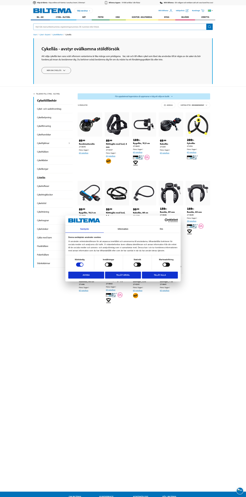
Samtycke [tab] (84, 229)
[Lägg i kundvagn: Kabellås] (170, 159)
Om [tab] (161, 229)
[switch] (108, 265)
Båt (84, 17)
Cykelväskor (42, 228)
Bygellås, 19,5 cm (141, 143)
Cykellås (41, 177)
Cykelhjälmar (43, 143)
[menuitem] (40, 17)
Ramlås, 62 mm (194, 212)
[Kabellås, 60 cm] (144, 193)
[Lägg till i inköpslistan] (82, 159)
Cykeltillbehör (57, 34)
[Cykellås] (198, 124)
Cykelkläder (42, 160)
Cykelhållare (43, 151)
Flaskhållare (42, 246)
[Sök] (209, 27)
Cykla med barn (44, 237)
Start (35, 34)
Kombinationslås (87, 144)
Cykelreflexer (43, 186)
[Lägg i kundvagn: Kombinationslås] (89, 159)
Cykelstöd (41, 203)
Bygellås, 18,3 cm (87, 212)
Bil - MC (40, 17)
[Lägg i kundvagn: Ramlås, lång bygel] (116, 309)
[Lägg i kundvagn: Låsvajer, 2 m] (143, 304)
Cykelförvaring (44, 125)
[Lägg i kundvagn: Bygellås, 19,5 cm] (143, 171)
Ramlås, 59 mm (167, 212)
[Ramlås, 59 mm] (171, 193)
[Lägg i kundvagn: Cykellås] (197, 166)
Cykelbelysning (44, 117)
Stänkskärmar (43, 263)
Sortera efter (192, 105)
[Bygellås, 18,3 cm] (90, 193)
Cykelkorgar (42, 168)
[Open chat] (240, 491)
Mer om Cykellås (54, 70)
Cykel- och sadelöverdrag (49, 108)
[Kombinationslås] (90, 124)
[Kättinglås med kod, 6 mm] (117, 124)
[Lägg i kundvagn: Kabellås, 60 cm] (89, 297)
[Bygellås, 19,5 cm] (144, 124)
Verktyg (205, 17)
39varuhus (191, 221)
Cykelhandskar (44, 134)
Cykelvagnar (43, 220)
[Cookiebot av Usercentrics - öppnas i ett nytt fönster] (166, 220)
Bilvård (185, 17)
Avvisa (86, 275)
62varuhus (110, 156)
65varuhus (83, 153)
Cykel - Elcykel (63, 17)
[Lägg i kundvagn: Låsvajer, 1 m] (170, 297)
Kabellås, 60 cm (140, 212)
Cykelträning (43, 211)
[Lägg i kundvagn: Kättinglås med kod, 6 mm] (116, 169)
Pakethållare (43, 254)
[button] (210, 11)
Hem (118, 17)
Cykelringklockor (45, 194)
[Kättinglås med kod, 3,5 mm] (117, 193)
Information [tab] (123, 229)
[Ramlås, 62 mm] (198, 193)
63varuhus (137, 290)
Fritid (101, 17)
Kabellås (164, 144)
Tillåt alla (160, 275)
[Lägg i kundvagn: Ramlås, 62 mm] (197, 240)
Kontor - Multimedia (142, 17)
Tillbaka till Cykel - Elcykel (48, 94)
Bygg (166, 17)
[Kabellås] (171, 124)
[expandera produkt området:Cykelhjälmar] (69, 143)
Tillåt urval (123, 275)
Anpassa (170, 105)
